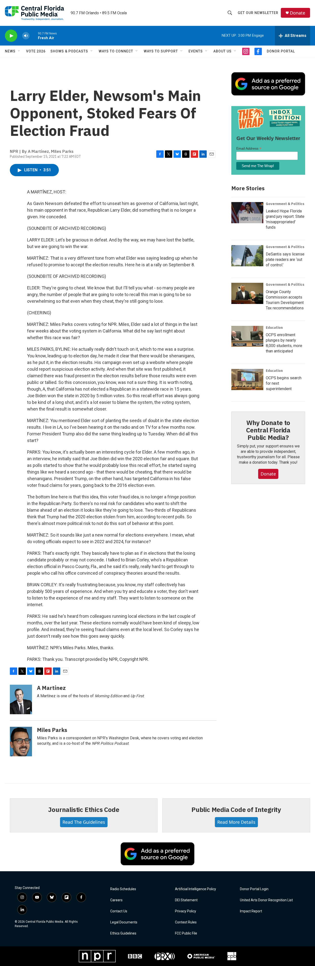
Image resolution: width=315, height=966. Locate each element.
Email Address (248, 148)
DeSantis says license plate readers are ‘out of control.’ (285, 259)
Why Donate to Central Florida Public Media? (268, 430)
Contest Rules (186, 922)
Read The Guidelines (84, 822)
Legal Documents (123, 922)
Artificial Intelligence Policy (195, 889)
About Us (222, 51)
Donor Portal (281, 51)
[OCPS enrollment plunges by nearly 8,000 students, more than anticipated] (247, 336)
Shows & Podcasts (69, 51)
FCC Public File (186, 933)
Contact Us (118, 911)
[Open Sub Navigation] (19, 51)
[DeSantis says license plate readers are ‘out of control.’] (247, 255)
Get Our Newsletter (258, 13)
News (10, 51)
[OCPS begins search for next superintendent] (247, 379)
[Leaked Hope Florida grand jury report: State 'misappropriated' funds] (247, 212)
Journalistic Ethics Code (83, 809)
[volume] (26, 35)
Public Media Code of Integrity (236, 809)
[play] (11, 36)
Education (274, 327)
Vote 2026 (36, 51)
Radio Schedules (123, 889)
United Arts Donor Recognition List (266, 900)
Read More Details (236, 822)
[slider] (33, 35)
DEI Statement (186, 900)
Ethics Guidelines (123, 933)
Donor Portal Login (254, 889)
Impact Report (251, 911)
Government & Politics (285, 204)
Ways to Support (161, 51)
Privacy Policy (185, 911)
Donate (297, 13)
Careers (116, 900)
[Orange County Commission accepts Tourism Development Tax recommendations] (247, 293)
